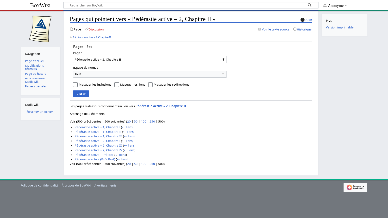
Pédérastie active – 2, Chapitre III (98, 145)
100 (143, 121)
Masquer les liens (132, 84)
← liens (127, 127)
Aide (309, 20)
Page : (77, 53)
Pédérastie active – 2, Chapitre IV (98, 150)
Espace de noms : (85, 67)
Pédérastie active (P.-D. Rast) (95, 159)
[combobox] (150, 59)
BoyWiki (40, 5)
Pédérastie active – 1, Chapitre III (98, 136)
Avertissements (105, 185)
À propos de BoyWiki (76, 185)
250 (152, 121)
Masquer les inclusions (95, 84)
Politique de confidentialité (39, 185)
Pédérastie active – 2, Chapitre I (97, 141)
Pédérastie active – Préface (94, 155)
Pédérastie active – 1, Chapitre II (98, 132)
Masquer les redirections (171, 84)
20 (129, 121)
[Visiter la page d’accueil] (40, 28)
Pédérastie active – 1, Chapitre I (97, 127)
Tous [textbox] (78, 74)
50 (136, 121)
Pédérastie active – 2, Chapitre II (92, 37)
